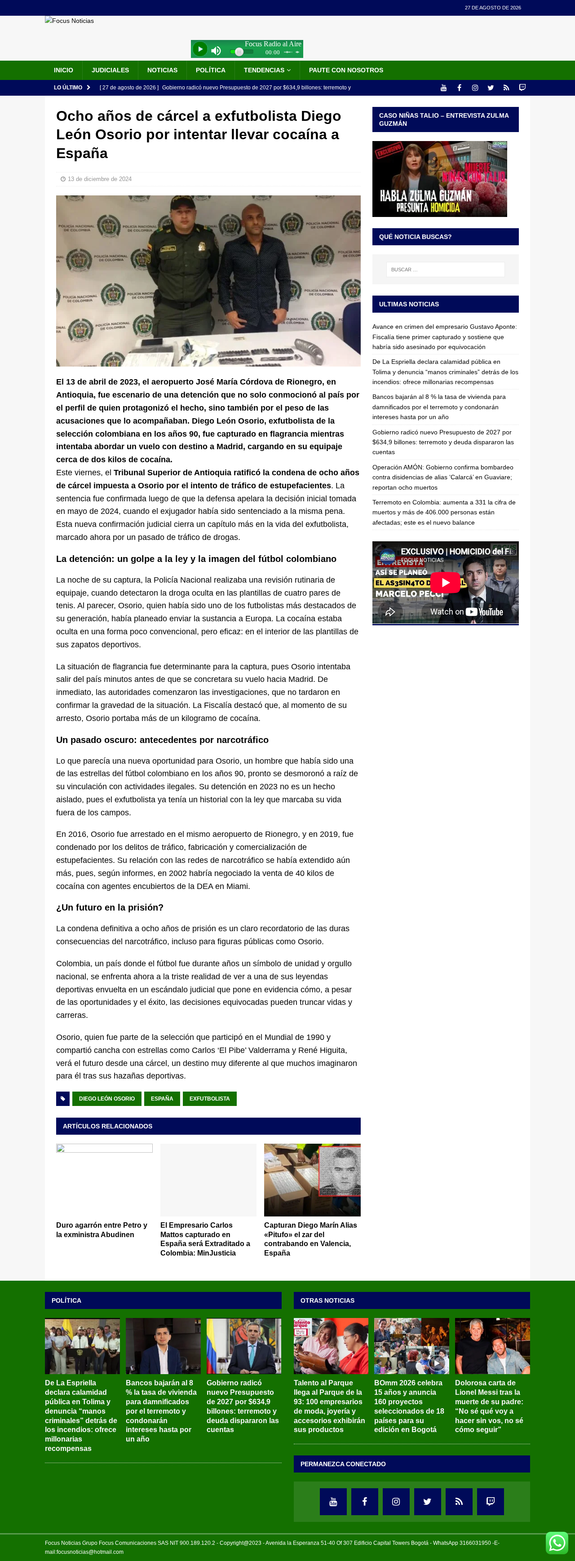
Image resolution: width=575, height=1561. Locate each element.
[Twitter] (491, 88)
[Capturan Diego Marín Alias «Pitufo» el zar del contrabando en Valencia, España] (312, 1180)
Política (211, 70)
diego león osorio (107, 1099)
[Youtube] (443, 88)
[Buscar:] (446, 269)
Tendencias (264, 70)
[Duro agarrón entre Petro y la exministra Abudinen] (104, 1180)
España (162, 1099)
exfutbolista (210, 1099)
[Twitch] (522, 88)
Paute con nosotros (346, 70)
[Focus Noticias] (69, 20)
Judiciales (110, 70)
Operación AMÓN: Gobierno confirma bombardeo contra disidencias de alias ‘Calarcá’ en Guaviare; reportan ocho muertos (442, 477)
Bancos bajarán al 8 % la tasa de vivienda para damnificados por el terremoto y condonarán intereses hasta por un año (439, 406)
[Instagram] (475, 88)
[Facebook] (459, 88)
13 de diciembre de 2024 (100, 179)
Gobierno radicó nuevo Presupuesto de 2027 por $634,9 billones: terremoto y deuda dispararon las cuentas (443, 442)
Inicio (63, 70)
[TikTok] (506, 88)
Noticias (162, 70)
